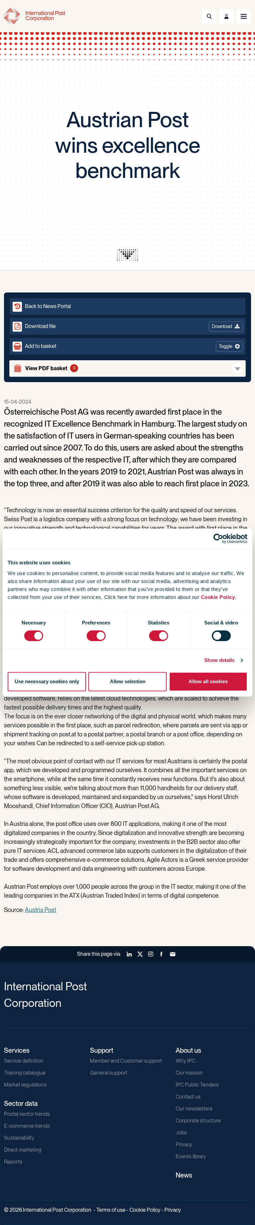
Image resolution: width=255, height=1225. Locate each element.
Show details (219, 660)
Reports (13, 1162)
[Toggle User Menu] (226, 16)
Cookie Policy (218, 597)
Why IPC (186, 1061)
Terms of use (111, 1210)
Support (101, 1050)
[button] (127, 346)
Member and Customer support (126, 1061)
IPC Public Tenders (197, 1085)
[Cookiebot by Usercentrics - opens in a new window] (218, 538)
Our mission (189, 1073)
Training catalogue (24, 1073)
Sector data (21, 1103)
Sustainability (19, 1138)
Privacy (184, 1144)
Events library (191, 1156)
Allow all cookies (208, 681)
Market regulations (25, 1085)
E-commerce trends (27, 1126)
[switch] (96, 635)
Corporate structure (198, 1120)
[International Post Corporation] (35, 16)
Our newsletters (194, 1108)
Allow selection (127, 681)
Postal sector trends (27, 1114)
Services (17, 1050)
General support (108, 1073)
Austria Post (40, 909)
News (184, 1175)
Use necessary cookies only (47, 681)
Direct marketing (23, 1150)
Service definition (23, 1061)
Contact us (188, 1097)
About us (188, 1050)
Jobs (181, 1132)
